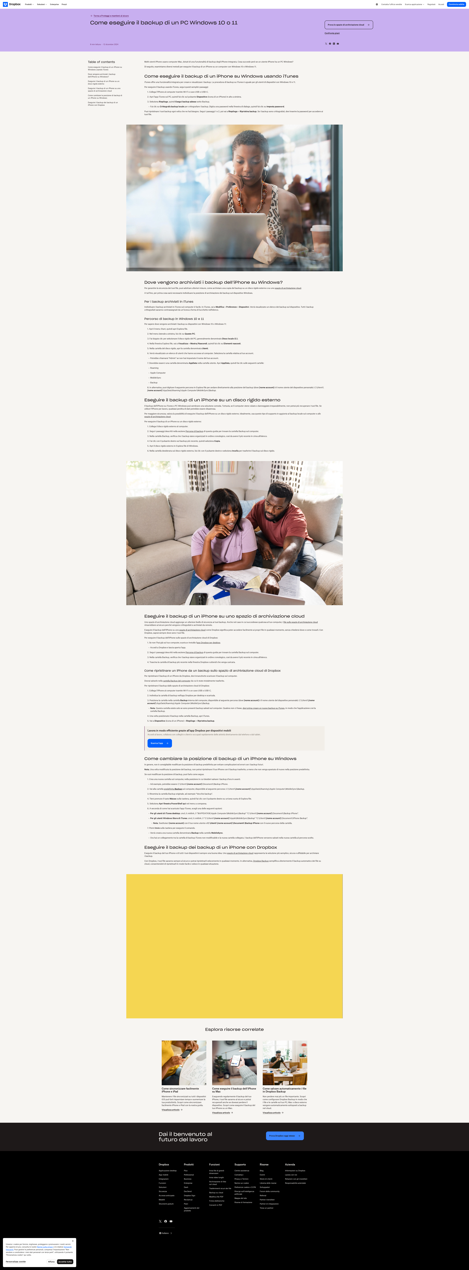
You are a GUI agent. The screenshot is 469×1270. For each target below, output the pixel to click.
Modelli (162, 1200)
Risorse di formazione (243, 1202)
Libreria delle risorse (268, 1183)
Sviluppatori (265, 1187)
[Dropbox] (13, 4)
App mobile (163, 1175)
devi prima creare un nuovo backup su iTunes (263, 708)
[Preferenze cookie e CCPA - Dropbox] (39, 1252)
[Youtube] (171, 1221)
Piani (186, 1204)
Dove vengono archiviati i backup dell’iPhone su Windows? (101, 75)
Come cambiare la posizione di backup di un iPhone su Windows (105, 96)
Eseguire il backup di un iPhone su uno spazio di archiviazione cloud (104, 89)
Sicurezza (163, 1191)
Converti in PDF (215, 1205)
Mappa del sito (240, 1198)
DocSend (188, 1191)
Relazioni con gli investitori (296, 1179)
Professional (189, 1175)
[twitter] (326, 43)
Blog (262, 1171)
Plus (185, 1171)
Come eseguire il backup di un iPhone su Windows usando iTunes (105, 68)
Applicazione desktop (168, 1171)
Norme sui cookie (241, 1183)
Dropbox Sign (189, 1195)
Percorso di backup (194, 431)
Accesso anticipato (166, 1195)
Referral (263, 1195)
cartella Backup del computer (176, 681)
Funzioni (162, 1183)
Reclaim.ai (188, 1200)
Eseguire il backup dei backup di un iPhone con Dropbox (103, 103)
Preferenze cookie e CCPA (245, 1187)
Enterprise (188, 1183)
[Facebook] (166, 1221)
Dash (186, 1187)
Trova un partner (266, 1208)
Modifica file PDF (216, 1197)
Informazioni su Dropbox (295, 1171)
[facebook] (330, 43)
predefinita (173, 789)
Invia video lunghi (216, 1177)
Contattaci (238, 1175)
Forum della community (269, 1191)
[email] (337, 43)
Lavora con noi (291, 1175)
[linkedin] (333, 43)
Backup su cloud (216, 1193)
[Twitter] (160, 1221)
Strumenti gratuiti (166, 1204)
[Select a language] (377, 4)
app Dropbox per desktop (208, 642)
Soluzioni (162, 1187)
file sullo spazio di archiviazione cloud (300, 622)
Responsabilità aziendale (295, 1183)
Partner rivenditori (267, 1200)
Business (187, 1179)
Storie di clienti (266, 1179)
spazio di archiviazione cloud (288, 288)
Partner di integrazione (269, 1204)
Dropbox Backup (261, 861)
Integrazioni (164, 1179)
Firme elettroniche (216, 1201)
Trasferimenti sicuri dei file (220, 1188)
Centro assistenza (241, 1171)
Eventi (262, 1175)
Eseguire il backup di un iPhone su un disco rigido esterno (103, 82)
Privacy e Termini (241, 1179)
